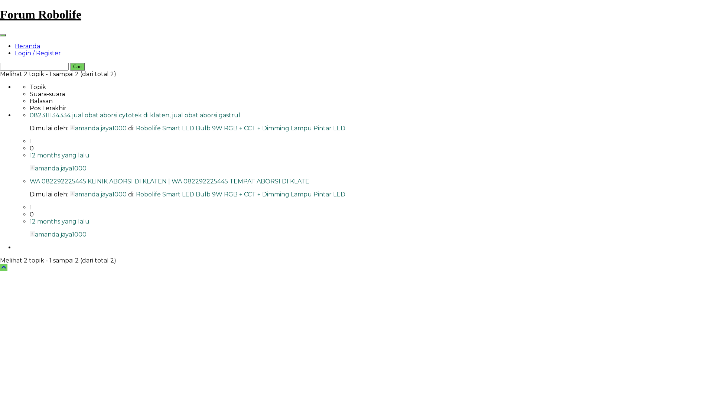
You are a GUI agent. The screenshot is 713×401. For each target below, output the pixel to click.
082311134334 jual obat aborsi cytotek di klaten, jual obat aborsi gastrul (135, 115)
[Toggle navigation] (3, 35)
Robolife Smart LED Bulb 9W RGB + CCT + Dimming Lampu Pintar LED (240, 128)
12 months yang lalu (59, 155)
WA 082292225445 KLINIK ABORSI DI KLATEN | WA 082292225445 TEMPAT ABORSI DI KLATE (169, 181)
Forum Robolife (40, 14)
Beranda (27, 46)
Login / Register (38, 53)
